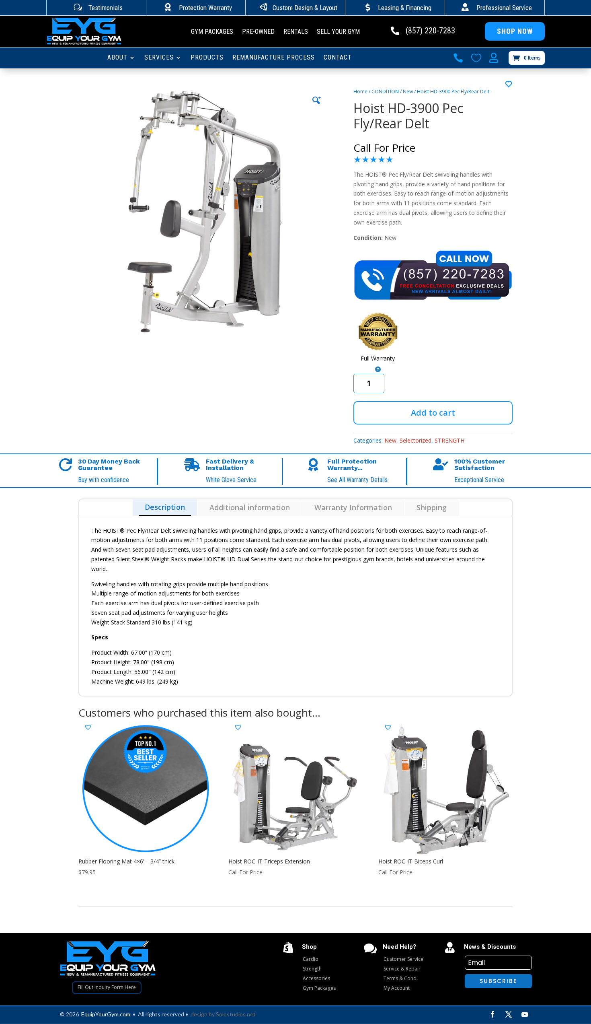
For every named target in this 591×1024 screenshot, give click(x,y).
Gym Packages (212, 32)
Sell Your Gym (338, 32)
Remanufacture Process (273, 58)
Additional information (249, 507)
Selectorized (415, 440)
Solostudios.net (236, 1014)
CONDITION (385, 91)
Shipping (432, 507)
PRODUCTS (207, 58)
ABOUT (117, 58)
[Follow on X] (508, 1014)
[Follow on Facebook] (492, 1014)
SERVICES (159, 58)
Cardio (310, 959)
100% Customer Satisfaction (479, 464)
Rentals (295, 32)
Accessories (316, 978)
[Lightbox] (316, 100)
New (408, 91)
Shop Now (515, 31)
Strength (312, 968)
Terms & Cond (400, 978)
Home (360, 91)
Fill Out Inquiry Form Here (107, 987)
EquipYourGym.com (105, 1014)
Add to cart (433, 412)
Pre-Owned (258, 32)
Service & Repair (402, 968)
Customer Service (403, 959)
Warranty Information (353, 507)
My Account (397, 988)
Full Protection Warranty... (352, 464)
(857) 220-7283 (430, 30)
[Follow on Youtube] (524, 1014)
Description (165, 507)
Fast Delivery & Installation (230, 464)
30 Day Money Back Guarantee (109, 464)
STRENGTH (449, 440)
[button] (509, 84)
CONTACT (338, 58)
